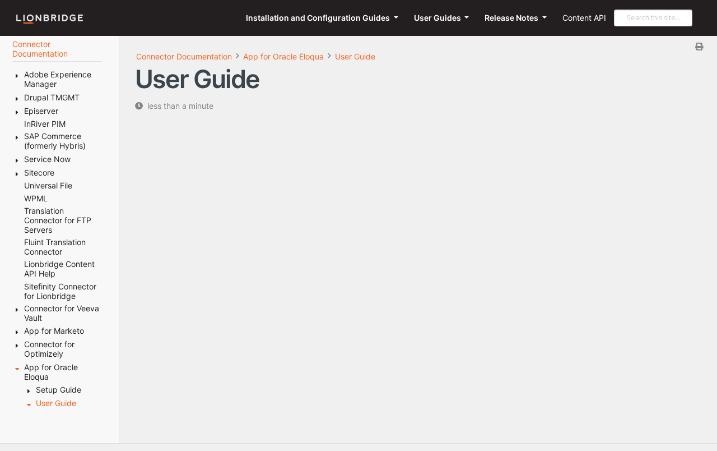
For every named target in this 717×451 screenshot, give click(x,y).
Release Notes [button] (512, 17)
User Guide (355, 56)
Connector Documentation (184, 56)
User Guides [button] (438, 17)
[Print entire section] (422, 46)
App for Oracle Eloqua (283, 56)
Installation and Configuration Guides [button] (319, 17)
